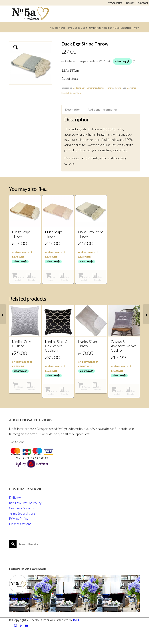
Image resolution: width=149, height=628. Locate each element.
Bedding (77, 88)
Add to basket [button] (19, 278)
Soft (67, 93)
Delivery (15, 498)
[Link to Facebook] (10, 625)
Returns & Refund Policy (25, 503)
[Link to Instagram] (15, 625)
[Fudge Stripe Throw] (146, 314)
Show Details (32, 278)
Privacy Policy (18, 519)
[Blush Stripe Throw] (3, 314)
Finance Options (20, 524)
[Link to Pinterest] (21, 625)
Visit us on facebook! (26, 599)
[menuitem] (115, 2)
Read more (52, 278)
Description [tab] (72, 109)
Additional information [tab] (103, 109)
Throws (109, 88)
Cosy (129, 88)
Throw (79, 93)
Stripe (72, 93)
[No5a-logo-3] (30, 13)
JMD (76, 620)
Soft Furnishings (89, 88)
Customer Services (22, 508)
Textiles (102, 88)
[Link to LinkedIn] (26, 625)
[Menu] (125, 14)
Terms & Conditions (22, 513)
